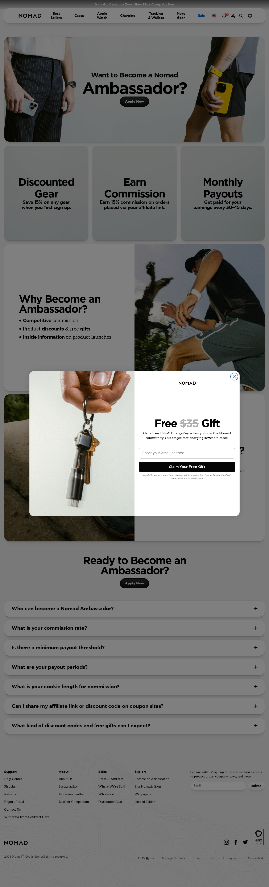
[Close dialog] (234, 376)
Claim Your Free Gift (187, 467)
